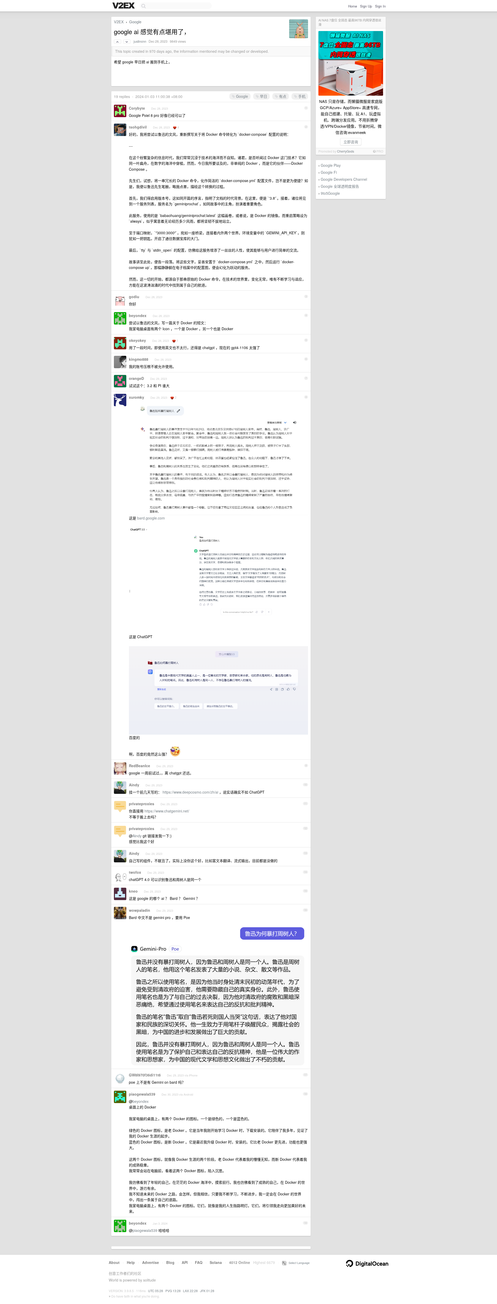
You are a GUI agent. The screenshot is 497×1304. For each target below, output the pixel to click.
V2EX (119, 21)
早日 (263, 96)
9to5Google (330, 193)
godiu (134, 296)
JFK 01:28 (207, 1290)
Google (135, 21)
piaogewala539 (142, 1094)
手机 (301, 96)
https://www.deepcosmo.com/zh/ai (190, 792)
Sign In (380, 6)
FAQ (198, 1262)
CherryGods (345, 151)
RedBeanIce (139, 765)
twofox (135, 872)
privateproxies (141, 803)
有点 (282, 96)
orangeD (136, 378)
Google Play (331, 165)
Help (131, 1262)
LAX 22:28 (190, 1290)
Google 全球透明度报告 (340, 186)
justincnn (140, 41)
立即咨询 (350, 141)
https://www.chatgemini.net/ (166, 810)
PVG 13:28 (173, 1290)
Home (352, 6)
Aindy (134, 784)
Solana (216, 1262)
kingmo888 (138, 359)
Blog (170, 1262)
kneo (133, 891)
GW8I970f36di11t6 (145, 1074)
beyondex (138, 315)
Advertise (150, 1262)
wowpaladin (139, 910)
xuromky (136, 397)
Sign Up (366, 6)
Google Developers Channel (344, 179)
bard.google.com (151, 518)
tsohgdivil (138, 127)
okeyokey (137, 340)
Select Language (298, 1263)
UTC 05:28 (155, 1290)
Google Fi (329, 172)
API (185, 1262)
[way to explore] (124, 6)
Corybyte (137, 108)
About (114, 1262)
